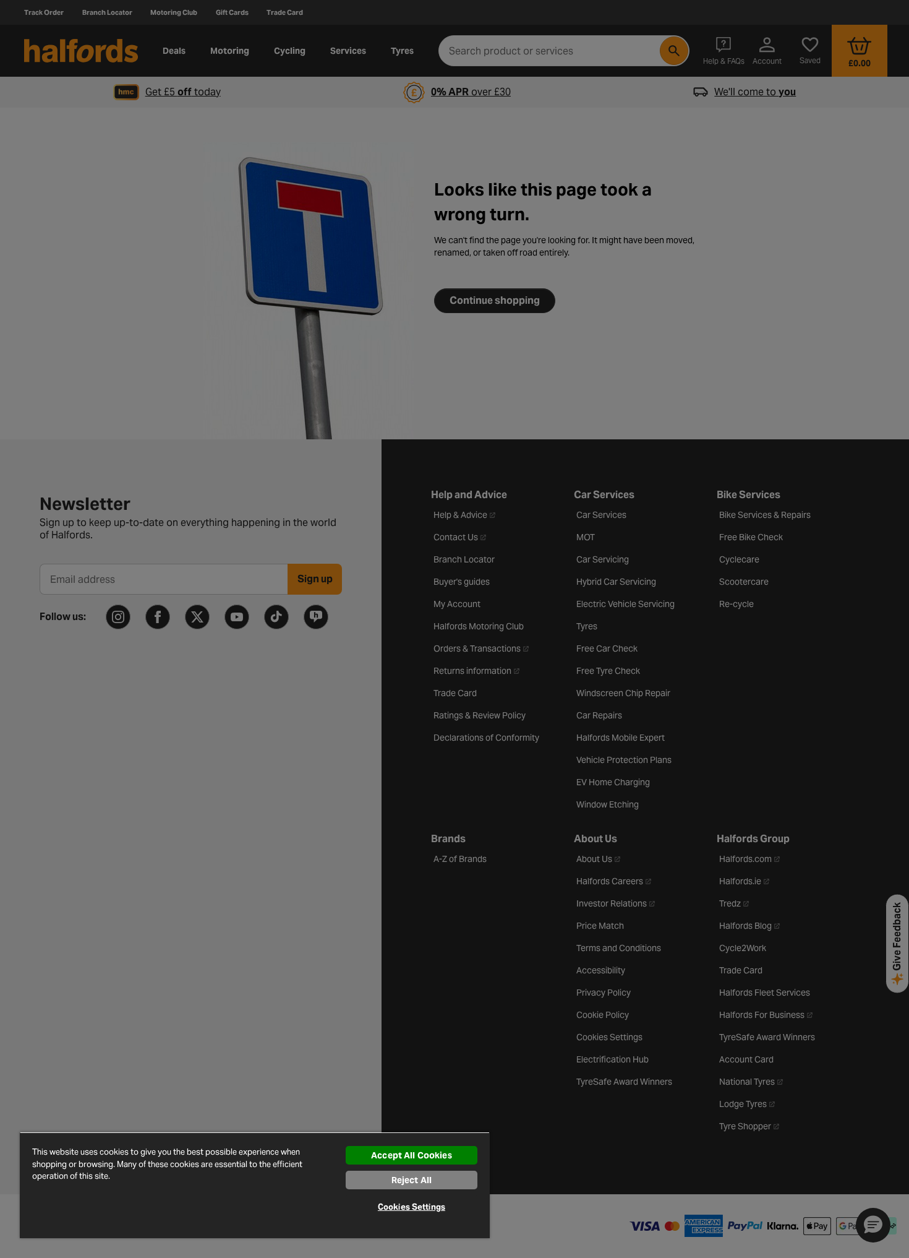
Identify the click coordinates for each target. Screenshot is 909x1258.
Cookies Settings (411, 1207)
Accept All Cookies (411, 1155)
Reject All (411, 1180)
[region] (255, 1185)
